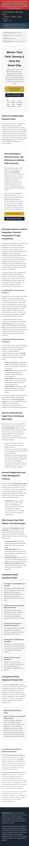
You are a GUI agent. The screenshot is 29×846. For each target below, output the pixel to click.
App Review (7, 16)
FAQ (7, 18)
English (5, 20)
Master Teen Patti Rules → (14, 95)
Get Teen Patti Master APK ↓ (14, 213)
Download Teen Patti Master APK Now (14, 89)
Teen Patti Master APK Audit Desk (12, 13)
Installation (13, 16)
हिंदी (10, 20)
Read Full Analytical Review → (14, 218)
